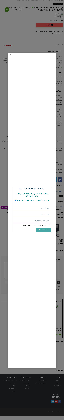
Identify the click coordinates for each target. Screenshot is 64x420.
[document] (32, 210)
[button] (10, 54)
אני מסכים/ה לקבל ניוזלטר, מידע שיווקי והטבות (36, 225)
